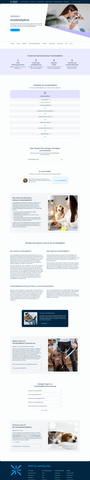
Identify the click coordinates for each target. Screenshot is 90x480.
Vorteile (18, 43)
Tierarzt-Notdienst (16, 435)
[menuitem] (73, 1)
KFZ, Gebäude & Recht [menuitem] (25, 1)
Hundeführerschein (36, 435)
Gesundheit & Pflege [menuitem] (40, 1)
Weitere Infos (60, 43)
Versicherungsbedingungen (34, 43)
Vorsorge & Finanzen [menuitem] (48, 1)
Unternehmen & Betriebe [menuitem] (58, 1)
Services (71, 43)
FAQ (66, 43)
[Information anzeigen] (49, 99)
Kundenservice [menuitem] (66, 1)
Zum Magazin (17, 442)
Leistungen (44, 43)
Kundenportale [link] (44, 323)
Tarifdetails (24, 43)
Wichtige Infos (52, 43)
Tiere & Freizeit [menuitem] (32, 1)
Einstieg (12, 43)
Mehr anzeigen (44, 410)
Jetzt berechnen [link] (15, 30)
